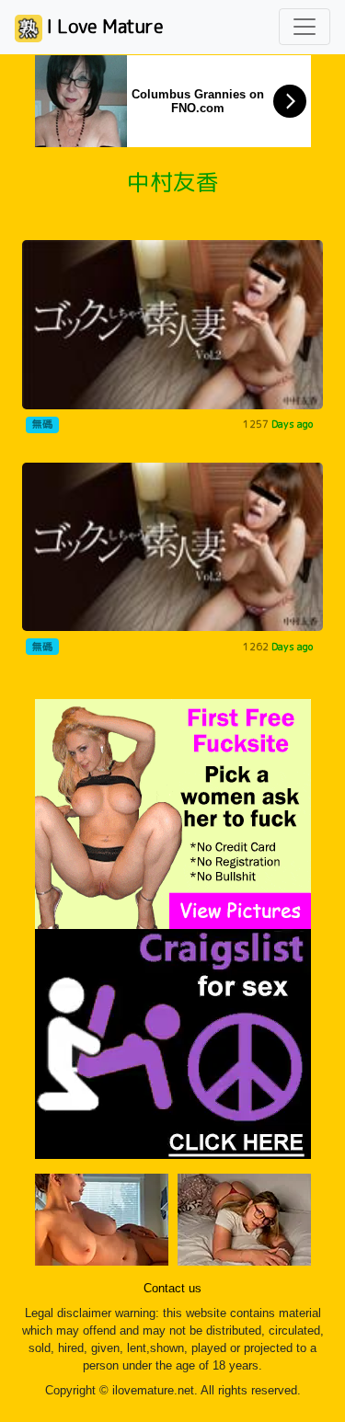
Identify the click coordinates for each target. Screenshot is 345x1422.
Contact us (172, 1288)
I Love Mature (103, 26)
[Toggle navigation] (304, 26)
